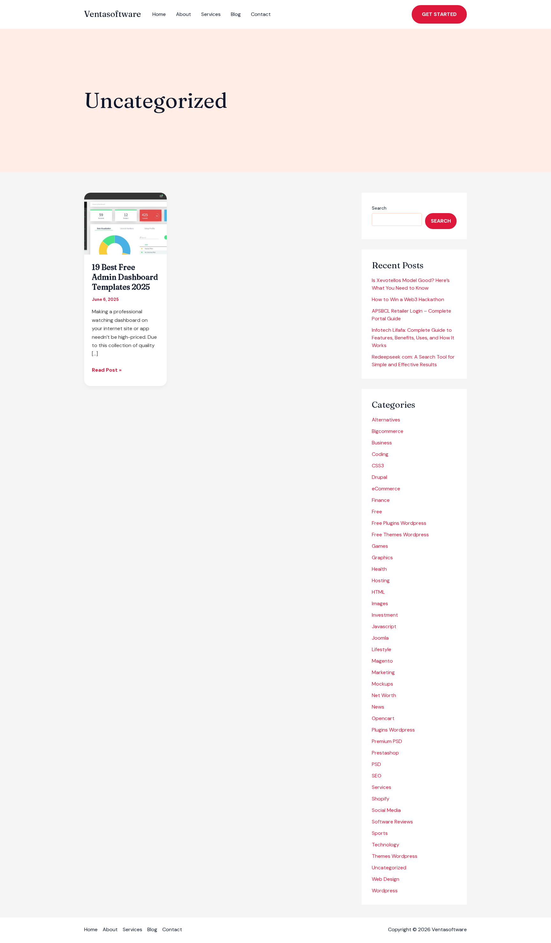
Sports (380, 833)
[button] (439, 14)
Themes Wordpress (394, 856)
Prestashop (385, 752)
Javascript (384, 626)
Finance (381, 500)
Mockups (382, 683)
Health (379, 569)
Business (382, 442)
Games (380, 546)
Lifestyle (381, 649)
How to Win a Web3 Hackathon (408, 299)
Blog (236, 14)
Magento (382, 660)
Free (377, 511)
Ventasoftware (112, 14)
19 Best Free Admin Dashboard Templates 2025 (125, 277)
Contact (261, 14)
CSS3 (378, 465)
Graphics (382, 557)
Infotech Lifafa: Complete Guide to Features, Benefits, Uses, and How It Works (413, 338)
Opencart (383, 718)
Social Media (386, 810)
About (183, 14)
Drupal (379, 477)
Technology (385, 844)
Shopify (380, 798)
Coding (380, 454)
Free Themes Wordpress (400, 534)
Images (380, 603)
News (378, 706)
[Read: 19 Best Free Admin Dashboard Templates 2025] (125, 223)
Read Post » (106, 370)
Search (379, 208)
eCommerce (386, 488)
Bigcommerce (387, 431)
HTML (378, 592)
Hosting (381, 580)
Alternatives (386, 419)
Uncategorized (389, 867)
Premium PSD (387, 741)
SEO (376, 775)
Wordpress (385, 890)
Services (211, 14)
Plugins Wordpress (393, 729)
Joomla (380, 638)
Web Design (385, 879)
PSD (376, 764)
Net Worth (384, 695)
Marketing (383, 672)
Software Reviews (392, 821)
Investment (385, 615)
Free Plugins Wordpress (399, 523)
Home (159, 14)
